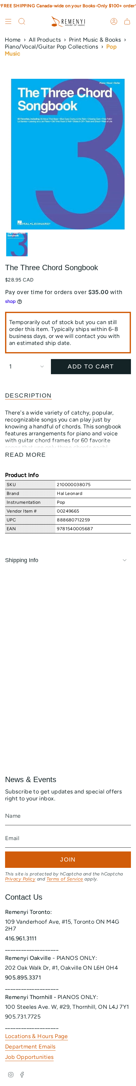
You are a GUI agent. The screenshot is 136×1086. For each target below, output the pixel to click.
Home (13, 39)
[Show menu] (8, 21)
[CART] (127, 21)
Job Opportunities (29, 1057)
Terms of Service (64, 879)
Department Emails (30, 1046)
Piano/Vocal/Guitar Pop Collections (51, 46)
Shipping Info (21, 560)
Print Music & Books (95, 39)
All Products (45, 39)
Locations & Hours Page (36, 1036)
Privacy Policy (20, 879)
